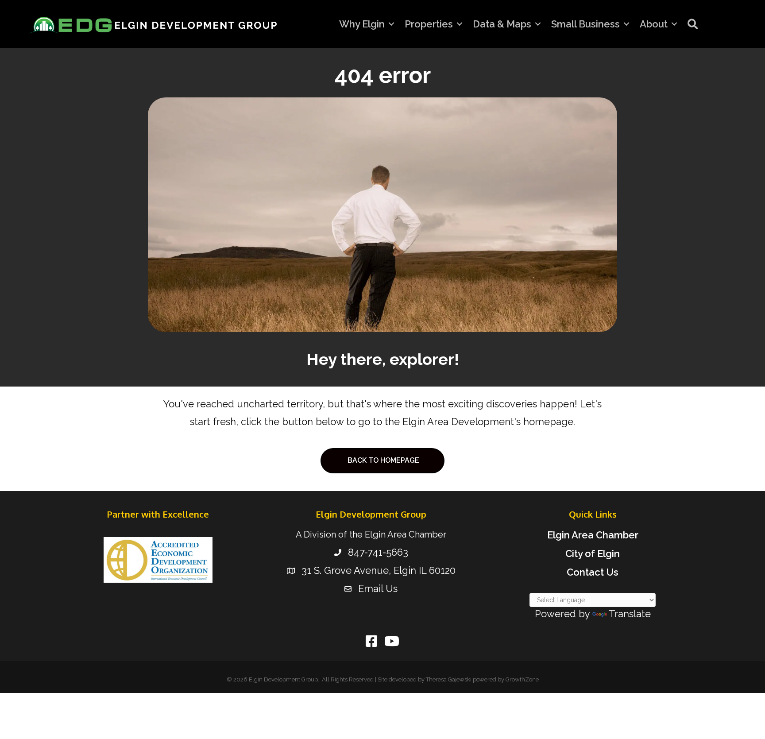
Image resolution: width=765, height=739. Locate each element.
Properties (429, 24)
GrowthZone (522, 679)
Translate (630, 613)
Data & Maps (502, 24)
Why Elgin (362, 24)
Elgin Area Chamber (592, 535)
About (654, 24)
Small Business (585, 24)
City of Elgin (592, 553)
